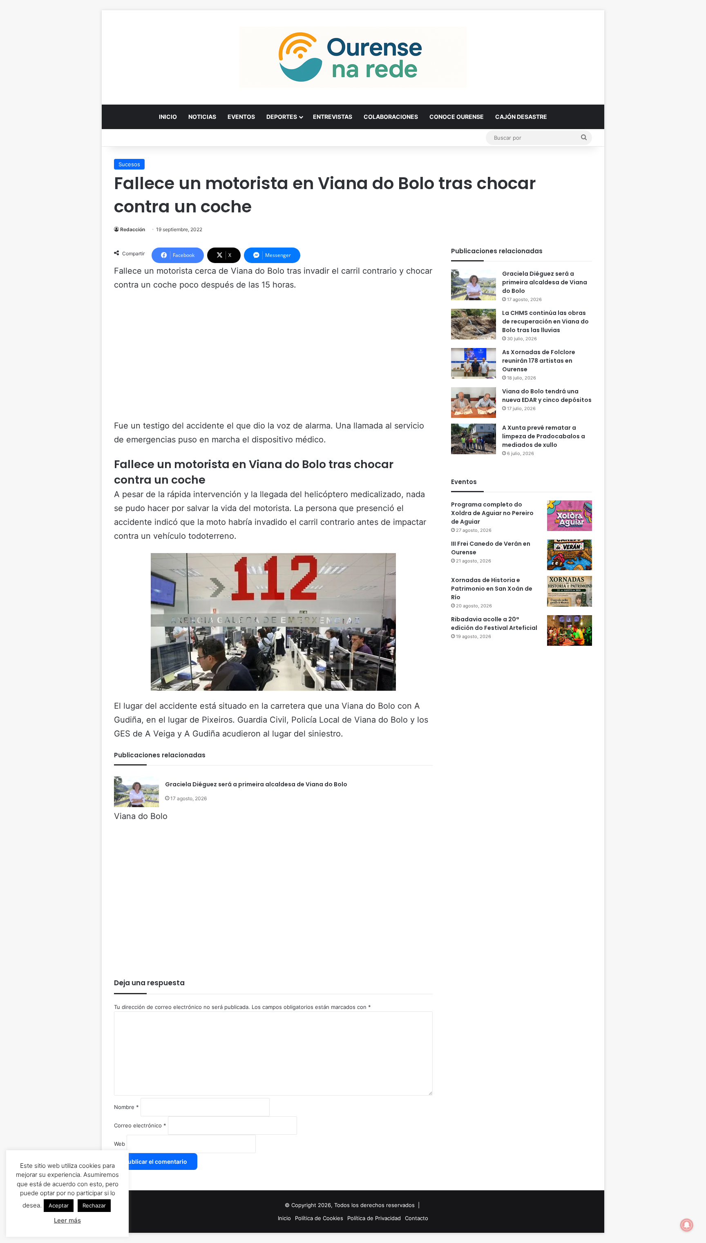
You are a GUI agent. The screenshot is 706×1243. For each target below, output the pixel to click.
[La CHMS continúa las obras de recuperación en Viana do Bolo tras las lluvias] (473, 324)
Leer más (67, 1220)
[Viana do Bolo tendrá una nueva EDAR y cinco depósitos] (473, 402)
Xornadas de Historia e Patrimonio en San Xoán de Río (491, 588)
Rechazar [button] (94, 1205)
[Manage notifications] (686, 1225)
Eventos (241, 116)
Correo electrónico (140, 1125)
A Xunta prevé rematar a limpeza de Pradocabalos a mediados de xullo (543, 436)
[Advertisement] (273, 359)
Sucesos (129, 164)
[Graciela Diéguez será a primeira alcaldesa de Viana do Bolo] (136, 792)
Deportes (281, 116)
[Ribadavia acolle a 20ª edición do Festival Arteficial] (569, 630)
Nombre (126, 1107)
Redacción (132, 229)
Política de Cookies (319, 1218)
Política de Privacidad (374, 1218)
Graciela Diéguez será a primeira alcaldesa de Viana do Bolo (256, 784)
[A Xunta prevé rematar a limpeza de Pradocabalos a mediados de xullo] (473, 439)
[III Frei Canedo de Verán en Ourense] (569, 555)
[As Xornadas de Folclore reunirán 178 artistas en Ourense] (473, 363)
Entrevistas (332, 116)
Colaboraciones (391, 116)
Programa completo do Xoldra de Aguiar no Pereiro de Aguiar (492, 513)
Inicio (168, 116)
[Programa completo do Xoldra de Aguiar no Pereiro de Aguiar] (569, 515)
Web (119, 1143)
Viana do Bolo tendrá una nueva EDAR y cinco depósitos (547, 395)
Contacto (416, 1218)
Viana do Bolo (141, 816)
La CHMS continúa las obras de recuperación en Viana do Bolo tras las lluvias (545, 321)
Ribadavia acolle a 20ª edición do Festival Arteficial (494, 623)
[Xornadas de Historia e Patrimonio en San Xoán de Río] (569, 591)
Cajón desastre (521, 116)
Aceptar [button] (59, 1205)
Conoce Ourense (456, 116)
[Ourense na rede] (353, 57)
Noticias (202, 116)
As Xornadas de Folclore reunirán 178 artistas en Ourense (538, 360)
